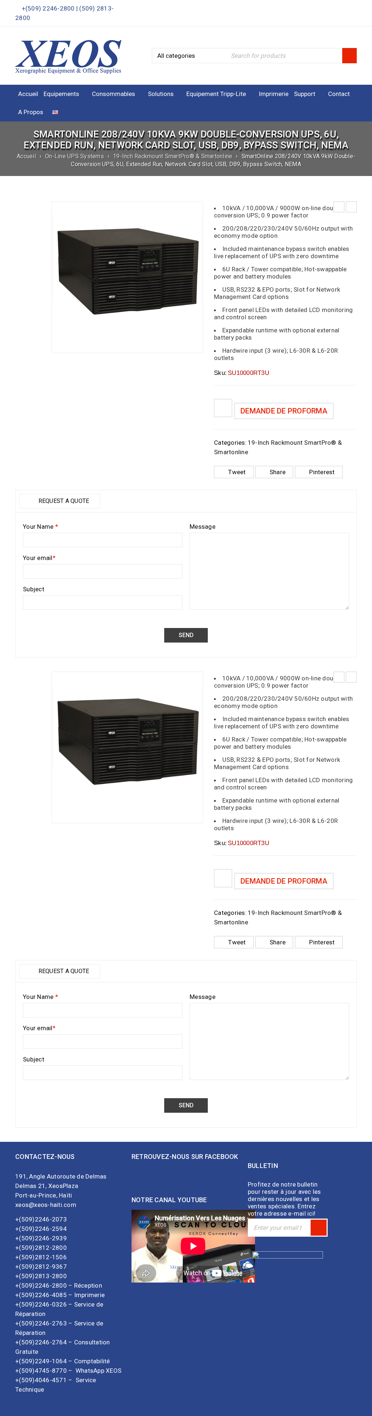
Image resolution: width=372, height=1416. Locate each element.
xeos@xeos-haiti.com (45, 1204)
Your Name (40, 526)
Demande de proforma (283, 411)
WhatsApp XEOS (99, 1370)
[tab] (59, 501)
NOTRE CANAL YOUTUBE (169, 1200)
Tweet (237, 472)
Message (202, 526)
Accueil (26, 156)
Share (278, 472)
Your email (39, 558)
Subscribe (319, 1228)
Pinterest (322, 472)
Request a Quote (63, 500)
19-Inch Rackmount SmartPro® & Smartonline (172, 156)
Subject (33, 589)
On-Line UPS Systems (74, 156)
